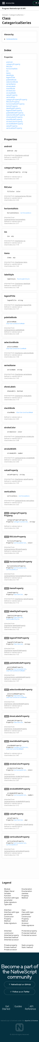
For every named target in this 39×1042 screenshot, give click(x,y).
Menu (35, 8)
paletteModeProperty (14, 113)
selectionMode (12, 82)
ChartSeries (19, 155)
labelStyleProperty (13, 108)
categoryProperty (13, 64)
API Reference (30, 1007)
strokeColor (11, 91)
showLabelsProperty (14, 117)
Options (30, 8)
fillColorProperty (12, 102)
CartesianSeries (11, 39)
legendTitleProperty (14, 110)
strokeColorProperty (14, 121)
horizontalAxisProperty (15, 104)
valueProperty (11, 95)
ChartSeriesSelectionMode (16, 348)
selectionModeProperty (15, 115)
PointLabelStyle (23, 279)
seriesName (11, 84)
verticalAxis (10, 97)
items (8, 73)
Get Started (6, 1007)
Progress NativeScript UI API (13, 8)
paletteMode (11, 80)
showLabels (10, 86)
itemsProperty (12, 106)
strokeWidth (11, 93)
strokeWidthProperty (14, 124)
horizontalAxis (11, 69)
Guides (18, 1006)
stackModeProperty (14, 119)
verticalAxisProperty (14, 128)
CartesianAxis (25, 213)
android (9, 62)
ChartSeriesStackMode (24, 412)
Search (26, 8)
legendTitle (10, 77)
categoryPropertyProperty (16, 99)
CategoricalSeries (16, 15)
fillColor (9, 66)
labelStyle (10, 75)
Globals (5, 15)
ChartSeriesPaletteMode (15, 323)
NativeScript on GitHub (21, 984)
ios (7, 71)
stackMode (10, 88)
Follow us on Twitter (20, 991)
